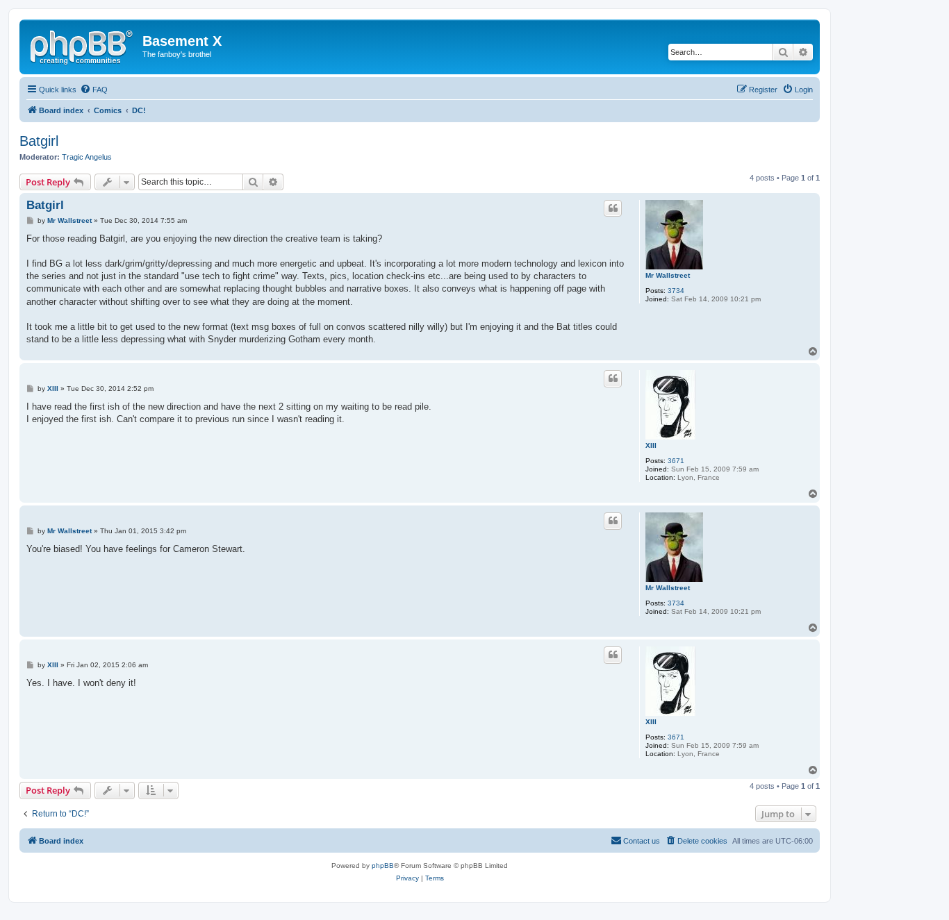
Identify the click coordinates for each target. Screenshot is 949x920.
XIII (651, 445)
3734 (676, 290)
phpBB (383, 865)
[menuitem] (94, 89)
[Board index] (82, 45)
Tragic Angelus (87, 157)
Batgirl (38, 141)
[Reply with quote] (613, 208)
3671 (676, 461)
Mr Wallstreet (667, 275)
